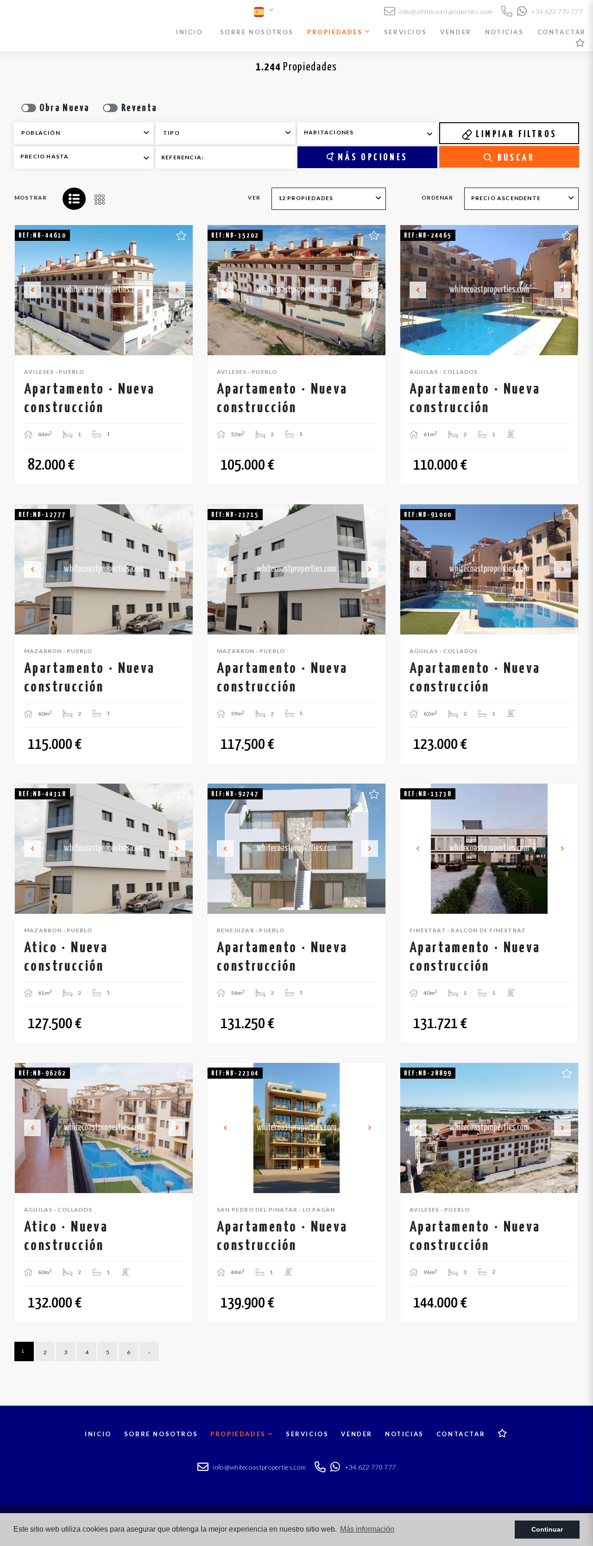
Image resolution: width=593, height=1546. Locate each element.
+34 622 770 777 (556, 11)
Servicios (405, 32)
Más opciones (371, 157)
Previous (27, 290)
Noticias (504, 32)
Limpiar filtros (515, 134)
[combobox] (84, 133)
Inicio (189, 32)
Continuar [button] (547, 1529)
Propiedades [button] (336, 32)
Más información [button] (367, 1529)
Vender (456, 32)
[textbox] (90, 133)
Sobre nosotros (257, 32)
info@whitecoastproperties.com (445, 11)
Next (181, 290)
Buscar (514, 158)
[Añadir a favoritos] (181, 234)
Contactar (561, 32)
